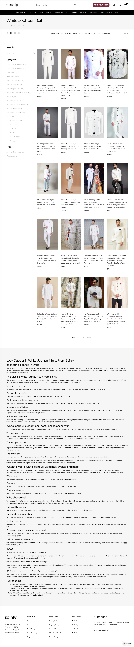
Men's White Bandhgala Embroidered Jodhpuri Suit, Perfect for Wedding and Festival (71, 203)
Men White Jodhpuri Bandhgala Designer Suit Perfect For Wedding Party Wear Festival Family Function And (70, 90)
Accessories (105, 12)
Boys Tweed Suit (13, 137)
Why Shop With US (55, 633)
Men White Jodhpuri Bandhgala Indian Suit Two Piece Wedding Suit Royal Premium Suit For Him (93, 317)
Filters (125, 33)
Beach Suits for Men (14, 85)
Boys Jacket (11, 125)
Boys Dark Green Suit (14, 121)
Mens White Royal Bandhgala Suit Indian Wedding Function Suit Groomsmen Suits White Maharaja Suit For (69, 319)
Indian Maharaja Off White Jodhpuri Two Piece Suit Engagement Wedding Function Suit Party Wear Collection (116, 261)
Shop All (33, 12)
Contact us (30, 625)
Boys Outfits (11, 129)
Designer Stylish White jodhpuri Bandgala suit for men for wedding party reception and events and (70, 259)
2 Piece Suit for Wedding (16, 65)
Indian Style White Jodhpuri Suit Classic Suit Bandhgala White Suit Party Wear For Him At (47, 317)
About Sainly (31, 629)
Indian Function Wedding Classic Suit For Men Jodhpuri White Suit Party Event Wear (46, 259)
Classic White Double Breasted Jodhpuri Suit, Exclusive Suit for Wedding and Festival (116, 147)
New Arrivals (20, 12)
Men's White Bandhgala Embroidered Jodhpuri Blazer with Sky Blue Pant (46, 202)
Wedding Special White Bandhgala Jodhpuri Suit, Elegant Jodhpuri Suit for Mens (46, 147)
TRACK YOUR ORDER (101, 5)
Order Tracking (32, 633)
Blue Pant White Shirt (14, 109)
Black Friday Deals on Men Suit (18, 93)
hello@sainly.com (13, 624)
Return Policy (53, 637)
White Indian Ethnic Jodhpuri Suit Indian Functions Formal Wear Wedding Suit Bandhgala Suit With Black (116, 319)
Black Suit (11, 97)
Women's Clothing (78, 12)
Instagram (77, 625)
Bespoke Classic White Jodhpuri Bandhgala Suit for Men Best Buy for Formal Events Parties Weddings (117, 203)
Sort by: (97, 33)
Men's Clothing (45, 12)
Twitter (76, 621)
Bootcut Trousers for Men (15, 113)
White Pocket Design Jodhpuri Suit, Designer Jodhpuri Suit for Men (92, 146)
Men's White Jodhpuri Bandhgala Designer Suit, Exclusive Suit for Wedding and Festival (47, 89)
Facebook (77, 629)
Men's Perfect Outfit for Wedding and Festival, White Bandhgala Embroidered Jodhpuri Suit (117, 89)
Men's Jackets (11, 156)
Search (29, 621)
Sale (116, 12)
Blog (28, 637)
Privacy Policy (53, 621)
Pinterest (77, 633)
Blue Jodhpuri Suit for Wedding (18, 105)
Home (8, 26)
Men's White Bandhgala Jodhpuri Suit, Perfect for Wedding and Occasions (70, 146)
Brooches (10, 141)
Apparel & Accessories (15, 152)
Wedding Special (61, 12)
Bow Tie (10, 117)
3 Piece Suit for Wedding (16, 69)
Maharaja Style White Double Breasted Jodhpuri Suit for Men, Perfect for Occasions (93, 89)
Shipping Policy (54, 625)
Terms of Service (54, 629)
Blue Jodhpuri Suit (13, 101)
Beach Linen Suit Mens (15, 81)
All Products (12, 77)
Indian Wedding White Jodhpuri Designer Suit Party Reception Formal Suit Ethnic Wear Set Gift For (94, 203)
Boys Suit (10, 133)
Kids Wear (93, 12)
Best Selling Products (15, 89)
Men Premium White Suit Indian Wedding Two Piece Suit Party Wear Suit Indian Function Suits (93, 259)
